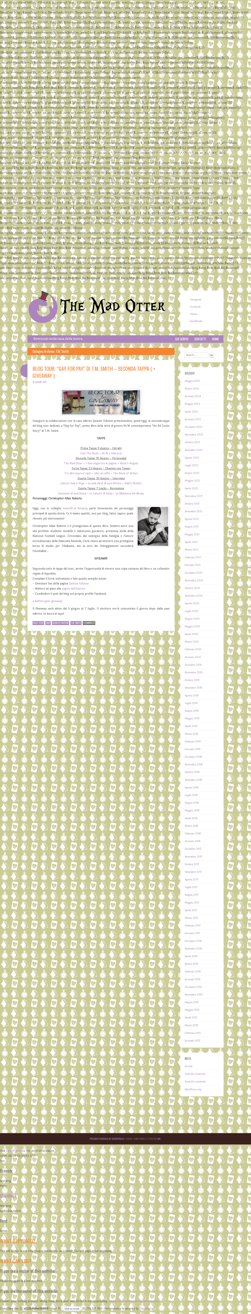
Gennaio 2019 (192, 749)
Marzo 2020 (192, 641)
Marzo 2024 (192, 388)
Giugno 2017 (191, 894)
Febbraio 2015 (193, 1033)
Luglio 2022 (191, 465)
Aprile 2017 (191, 910)
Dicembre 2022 (193, 427)
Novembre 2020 (194, 580)
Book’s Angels (129, 463)
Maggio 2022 (192, 480)
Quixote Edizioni (79, 583)
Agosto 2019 (192, 695)
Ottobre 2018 (192, 772)
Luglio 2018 (191, 795)
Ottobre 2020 (192, 588)
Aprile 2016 (191, 956)
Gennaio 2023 (193, 419)
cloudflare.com (15, 1150)
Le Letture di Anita (100, 493)
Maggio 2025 (192, 381)
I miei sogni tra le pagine (101, 463)
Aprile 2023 (191, 411)
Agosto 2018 (192, 787)
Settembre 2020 (194, 595)
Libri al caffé (102, 473)
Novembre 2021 (194, 496)
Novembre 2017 (193, 856)
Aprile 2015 (191, 1017)
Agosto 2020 (192, 603)
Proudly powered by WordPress (107, 1138)
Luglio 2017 (191, 887)
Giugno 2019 (192, 710)
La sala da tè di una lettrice (105, 483)
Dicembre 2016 (193, 941)
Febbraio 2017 (192, 925)
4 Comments (89, 622)
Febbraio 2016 (193, 971)
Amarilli (68, 508)
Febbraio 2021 (193, 557)
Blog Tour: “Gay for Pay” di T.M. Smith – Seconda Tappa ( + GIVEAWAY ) (94, 372)
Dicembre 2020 (193, 572)
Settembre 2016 (193, 948)
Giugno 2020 (192, 618)
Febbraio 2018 (193, 833)
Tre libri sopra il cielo (77, 473)
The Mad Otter (112, 306)
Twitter (193, 314)
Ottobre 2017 (192, 864)
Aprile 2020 (191, 634)
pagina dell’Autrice (73, 588)
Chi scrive (181, 339)
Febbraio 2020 (193, 649)
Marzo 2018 (191, 825)
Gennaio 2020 (193, 657)
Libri (48, 622)
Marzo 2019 (191, 733)
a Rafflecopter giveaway (47, 601)
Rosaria (82, 508)
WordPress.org (193, 1089)
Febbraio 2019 (193, 741)
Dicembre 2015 (193, 987)
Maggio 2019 (192, 718)
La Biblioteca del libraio (130, 493)
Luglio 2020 (191, 611)
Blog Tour (38, 622)
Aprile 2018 (191, 818)
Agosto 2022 (192, 457)
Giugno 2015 (192, 1002)
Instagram (195, 299)
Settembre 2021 (193, 511)
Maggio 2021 (192, 534)
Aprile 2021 (191, 542)
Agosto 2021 (192, 519)
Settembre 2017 (193, 871)
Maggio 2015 (192, 1009)
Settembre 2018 (193, 779)
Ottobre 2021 (192, 503)
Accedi (188, 1066)
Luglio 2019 (191, 703)
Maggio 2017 (192, 902)
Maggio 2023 (192, 403)
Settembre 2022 (194, 450)
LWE (159, 1138)
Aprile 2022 (191, 488)
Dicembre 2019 (193, 664)
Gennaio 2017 (192, 933)
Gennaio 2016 (192, 979)
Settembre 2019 (193, 687)
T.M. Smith (76, 622)
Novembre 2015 (194, 994)
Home (215, 339)
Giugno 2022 (192, 473)
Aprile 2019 (191, 726)
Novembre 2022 (194, 434)
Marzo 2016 (191, 963)
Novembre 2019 (194, 672)
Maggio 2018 (192, 810)
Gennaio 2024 (193, 396)
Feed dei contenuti (195, 1073)
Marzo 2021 (191, 549)
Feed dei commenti (195, 1081)
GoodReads (196, 321)
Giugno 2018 (192, 802)
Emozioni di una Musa (72, 493)
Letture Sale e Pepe (72, 483)
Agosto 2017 (191, 879)
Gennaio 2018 (192, 841)
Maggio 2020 (192, 626)
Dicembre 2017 (193, 848)
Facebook (195, 306)
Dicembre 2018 (193, 756)
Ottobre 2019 (192, 680)
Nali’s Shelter (133, 483)
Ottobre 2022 (192, 442)
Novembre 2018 (194, 764)
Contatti (200, 339)
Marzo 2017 (191, 917)
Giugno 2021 (192, 526)
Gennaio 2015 (192, 1040)
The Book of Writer (125, 473)
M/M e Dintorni (112, 453)
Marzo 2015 (191, 1025)
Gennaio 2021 (192, 565)
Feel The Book (89, 453)
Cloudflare (8, 1195)
